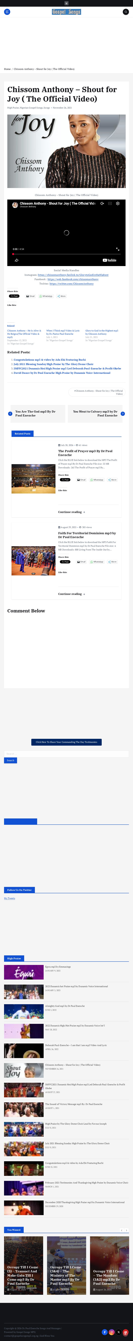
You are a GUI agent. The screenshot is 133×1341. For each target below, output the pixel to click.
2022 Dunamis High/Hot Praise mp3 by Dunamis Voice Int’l (75, 1025)
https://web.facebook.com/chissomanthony (73, 279)
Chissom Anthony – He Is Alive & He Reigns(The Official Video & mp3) (24, 334)
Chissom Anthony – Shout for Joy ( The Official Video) (44, 69)
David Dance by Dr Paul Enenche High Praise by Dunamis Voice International (62, 373)
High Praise (13, 107)
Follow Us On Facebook (20, 821)
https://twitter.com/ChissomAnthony (72, 283)
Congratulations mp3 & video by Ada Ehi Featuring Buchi (50, 359)
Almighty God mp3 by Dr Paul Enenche (65, 1006)
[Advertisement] (66, 42)
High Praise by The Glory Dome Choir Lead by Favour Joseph (76, 1123)
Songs (47, 107)
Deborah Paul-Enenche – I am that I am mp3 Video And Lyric (76, 1045)
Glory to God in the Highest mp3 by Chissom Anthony (101, 332)
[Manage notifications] (125, 1333)
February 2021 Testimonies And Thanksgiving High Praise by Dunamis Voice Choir (86, 1182)
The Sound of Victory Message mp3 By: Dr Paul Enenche (73, 1104)
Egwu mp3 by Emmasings (58, 966)
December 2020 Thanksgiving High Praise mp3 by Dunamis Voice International (85, 1202)
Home (7, 69)
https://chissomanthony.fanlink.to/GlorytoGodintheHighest (73, 275)
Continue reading (70, 512)
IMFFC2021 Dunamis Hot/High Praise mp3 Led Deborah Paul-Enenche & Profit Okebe (67, 368)
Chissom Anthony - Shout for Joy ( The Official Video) (99, 392)
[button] (121, 1230)
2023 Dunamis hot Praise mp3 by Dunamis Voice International (76, 986)
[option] (23, 1265)
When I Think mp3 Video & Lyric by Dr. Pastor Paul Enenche (63, 332)
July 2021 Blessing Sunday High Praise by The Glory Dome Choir (53, 364)
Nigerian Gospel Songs (31, 107)
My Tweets (9, 898)
